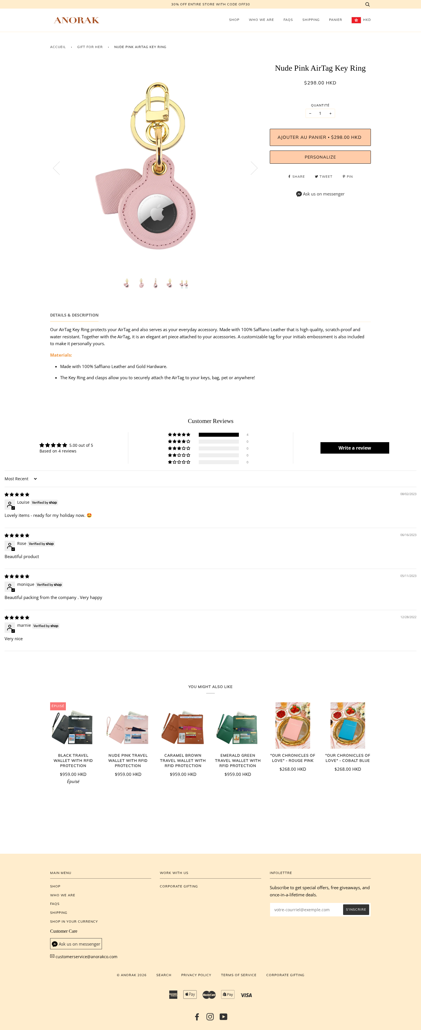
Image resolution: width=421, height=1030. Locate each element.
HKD (366, 20)
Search (164, 975)
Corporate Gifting (179, 886)
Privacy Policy (196, 975)
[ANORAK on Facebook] (197, 1019)
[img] (17, 494)
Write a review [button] (355, 448)
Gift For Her (90, 47)
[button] (179, 435)
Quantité (320, 105)
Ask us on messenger (324, 194)
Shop (234, 20)
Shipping (311, 20)
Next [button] (250, 167)
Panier (335, 20)
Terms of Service (239, 975)
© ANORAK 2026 (132, 975)
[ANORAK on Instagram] (210, 1019)
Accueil (58, 47)
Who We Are (261, 20)
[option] (155, 167)
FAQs (288, 20)
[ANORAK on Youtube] (224, 1019)
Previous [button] (60, 167)
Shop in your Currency (74, 922)
